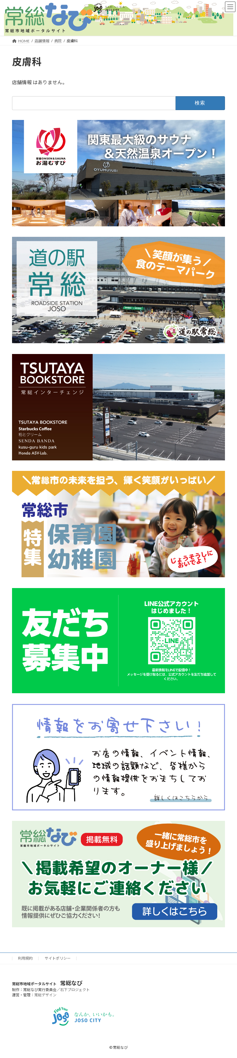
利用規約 (25, 958)
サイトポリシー (58, 958)
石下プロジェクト (75, 989)
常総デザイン (45, 995)
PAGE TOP (226, 1020)
